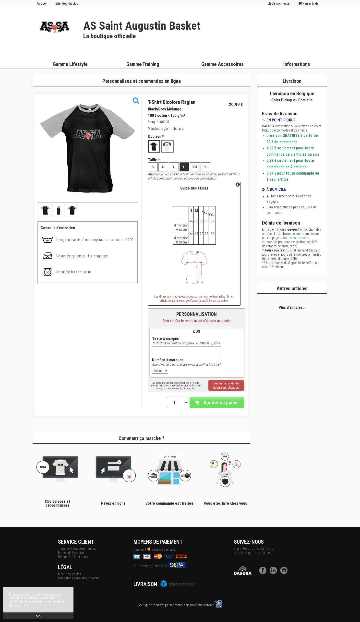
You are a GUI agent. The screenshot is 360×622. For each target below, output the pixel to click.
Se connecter (280, 3)
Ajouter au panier (220, 403)
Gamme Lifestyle (70, 64)
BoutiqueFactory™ (202, 605)
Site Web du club (66, 3)
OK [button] (38, 615)
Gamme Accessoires (222, 64)
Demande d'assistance (73, 557)
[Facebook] (264, 573)
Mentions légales (69, 574)
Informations (296, 64)
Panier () (311, 3)
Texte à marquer (166, 339)
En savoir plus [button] (18, 605)
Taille (154, 160)
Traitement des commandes (77, 548)
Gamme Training (142, 64)
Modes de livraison (71, 553)
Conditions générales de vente (78, 578)
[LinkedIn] (274, 573)
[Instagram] (285, 573)
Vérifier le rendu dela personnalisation (226, 385)
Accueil (42, 3)
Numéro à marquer (167, 360)
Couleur (156, 137)
